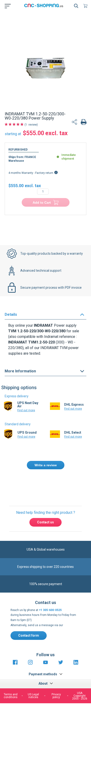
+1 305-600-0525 (50, 610)
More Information (20, 371)
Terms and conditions (11, 696)
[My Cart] (86, 5)
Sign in (56, 485)
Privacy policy (56, 696)
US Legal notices (33, 696)
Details (11, 314)
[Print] (83, 122)
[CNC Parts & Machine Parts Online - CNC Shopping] (45, 6)
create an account (37, 490)
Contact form (28, 635)
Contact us (45, 522)
